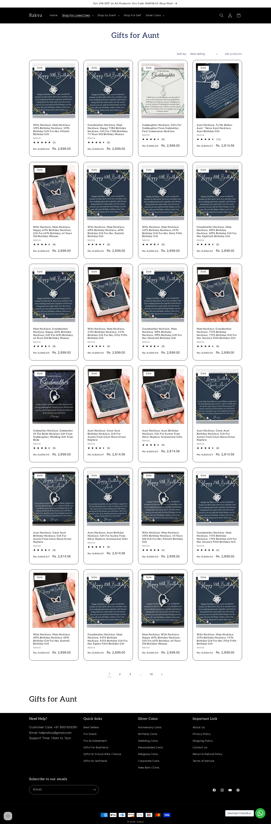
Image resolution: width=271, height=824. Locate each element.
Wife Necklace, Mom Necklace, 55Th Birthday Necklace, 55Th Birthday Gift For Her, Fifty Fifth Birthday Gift (107, 333)
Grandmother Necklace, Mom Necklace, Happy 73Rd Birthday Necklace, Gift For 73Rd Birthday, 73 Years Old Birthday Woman (108, 130)
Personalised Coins (150, 747)
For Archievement (95, 741)
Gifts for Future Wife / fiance (102, 754)
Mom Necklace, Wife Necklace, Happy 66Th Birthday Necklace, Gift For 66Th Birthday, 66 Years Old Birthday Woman (161, 639)
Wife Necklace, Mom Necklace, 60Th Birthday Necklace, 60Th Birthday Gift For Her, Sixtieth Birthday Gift (106, 231)
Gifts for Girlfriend (95, 761)
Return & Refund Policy (208, 754)
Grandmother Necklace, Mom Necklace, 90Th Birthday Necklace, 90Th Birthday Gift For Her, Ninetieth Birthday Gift (162, 333)
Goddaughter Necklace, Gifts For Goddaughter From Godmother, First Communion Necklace (162, 128)
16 (151, 674)
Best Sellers (91, 727)
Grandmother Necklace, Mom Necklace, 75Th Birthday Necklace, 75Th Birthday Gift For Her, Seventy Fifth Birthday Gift (217, 537)
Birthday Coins (147, 734)
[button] (77, 15)
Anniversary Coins (149, 727)
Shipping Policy (203, 741)
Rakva (140, 822)
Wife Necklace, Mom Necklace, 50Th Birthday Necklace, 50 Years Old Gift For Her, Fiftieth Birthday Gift (162, 537)
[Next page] (161, 674)
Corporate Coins (148, 761)
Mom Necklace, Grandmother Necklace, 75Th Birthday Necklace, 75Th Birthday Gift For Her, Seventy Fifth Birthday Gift (217, 333)
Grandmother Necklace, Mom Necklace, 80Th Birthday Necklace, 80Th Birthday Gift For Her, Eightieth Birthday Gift (217, 231)
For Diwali (90, 734)
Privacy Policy (202, 734)
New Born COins (148, 767)
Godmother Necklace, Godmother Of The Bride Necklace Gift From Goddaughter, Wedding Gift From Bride (53, 435)
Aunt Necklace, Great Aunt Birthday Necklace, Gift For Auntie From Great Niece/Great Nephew (107, 435)
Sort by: (181, 54)
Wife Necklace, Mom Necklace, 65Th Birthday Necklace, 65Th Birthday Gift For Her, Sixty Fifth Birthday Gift (162, 231)
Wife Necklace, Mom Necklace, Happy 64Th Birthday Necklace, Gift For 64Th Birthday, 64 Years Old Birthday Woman (52, 231)
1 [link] (109, 674)
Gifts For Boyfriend (96, 747)
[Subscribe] (94, 789)
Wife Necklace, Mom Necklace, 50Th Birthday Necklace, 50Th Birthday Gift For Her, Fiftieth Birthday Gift (52, 130)
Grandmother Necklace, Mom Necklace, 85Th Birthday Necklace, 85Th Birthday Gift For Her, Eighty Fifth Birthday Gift (108, 639)
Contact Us (200, 747)
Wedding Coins (148, 741)
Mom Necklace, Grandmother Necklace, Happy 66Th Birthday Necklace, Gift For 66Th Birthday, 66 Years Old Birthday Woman (53, 333)
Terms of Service (203, 761)
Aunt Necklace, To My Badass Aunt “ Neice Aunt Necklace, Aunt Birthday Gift (214, 128)
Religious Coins (148, 754)
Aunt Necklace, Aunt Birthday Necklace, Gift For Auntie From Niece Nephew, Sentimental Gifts (162, 433)
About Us (199, 727)
